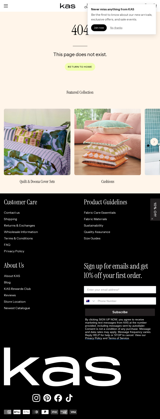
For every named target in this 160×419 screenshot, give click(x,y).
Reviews (10, 295)
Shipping (10, 219)
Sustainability (93, 225)
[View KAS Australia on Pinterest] (47, 398)
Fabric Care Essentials (100, 212)
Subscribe (120, 312)
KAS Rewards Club (17, 289)
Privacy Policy (14, 251)
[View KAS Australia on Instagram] (36, 398)
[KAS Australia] (68, 5)
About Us (14, 265)
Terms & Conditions (18, 238)
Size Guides (92, 238)
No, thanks (116, 27)
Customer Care (20, 202)
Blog (7, 282)
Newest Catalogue (17, 308)
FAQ (7, 245)
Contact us (12, 212)
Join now (99, 27)
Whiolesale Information (21, 232)
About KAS (12, 276)
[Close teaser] (152, 219)
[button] (155, 209)
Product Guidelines (105, 202)
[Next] (154, 142)
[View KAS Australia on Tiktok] (69, 398)
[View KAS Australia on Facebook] (58, 398)
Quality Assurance (97, 232)
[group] (80, 146)
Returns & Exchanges (19, 225)
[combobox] (90, 300)
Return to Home (80, 66)
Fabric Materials (95, 219)
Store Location (15, 301)
